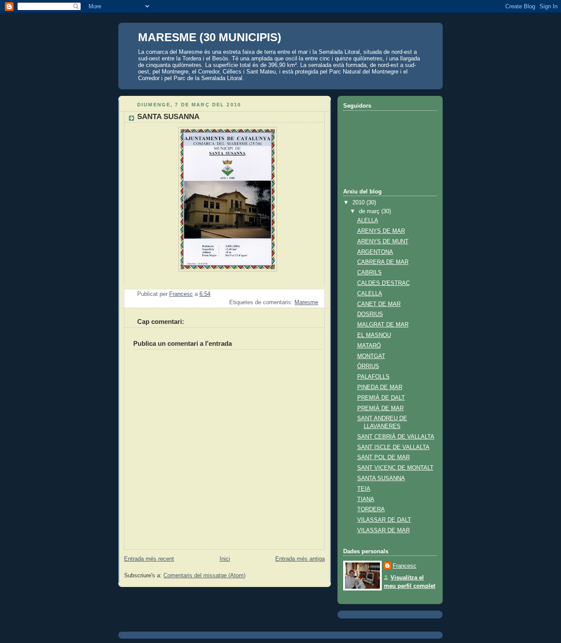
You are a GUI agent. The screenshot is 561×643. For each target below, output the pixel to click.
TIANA (365, 499)
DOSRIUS (370, 314)
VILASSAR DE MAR (383, 530)
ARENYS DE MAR (381, 231)
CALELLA (369, 294)
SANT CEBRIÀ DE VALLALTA (395, 437)
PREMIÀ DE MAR (380, 408)
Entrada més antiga (300, 559)
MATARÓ (369, 346)
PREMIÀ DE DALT (381, 398)
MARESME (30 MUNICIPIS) (209, 37)
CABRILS (369, 273)
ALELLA (367, 221)
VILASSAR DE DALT (384, 520)
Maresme (306, 302)
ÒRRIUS (368, 366)
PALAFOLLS (373, 377)
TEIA (363, 489)
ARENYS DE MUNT (382, 242)
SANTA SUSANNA (381, 478)
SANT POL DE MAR (383, 457)
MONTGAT (371, 356)
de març (370, 211)
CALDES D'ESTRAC (383, 283)
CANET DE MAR (379, 304)
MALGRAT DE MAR (382, 325)
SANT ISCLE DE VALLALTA (393, 447)
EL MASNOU (374, 335)
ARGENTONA (375, 252)
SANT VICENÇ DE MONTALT (395, 468)
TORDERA (371, 509)
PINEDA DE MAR (379, 387)
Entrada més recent (149, 559)
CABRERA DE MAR (382, 262)
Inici (225, 559)
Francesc (404, 566)
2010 (359, 203)
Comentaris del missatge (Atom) (204, 576)
